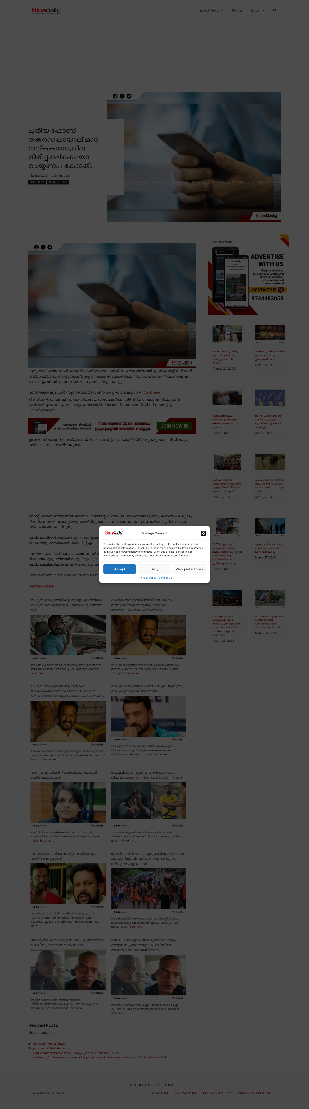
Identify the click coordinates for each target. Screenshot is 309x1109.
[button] (203, 533)
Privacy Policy (147, 577)
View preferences (189, 569)
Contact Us (165, 577)
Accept (119, 569)
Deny (154, 569)
